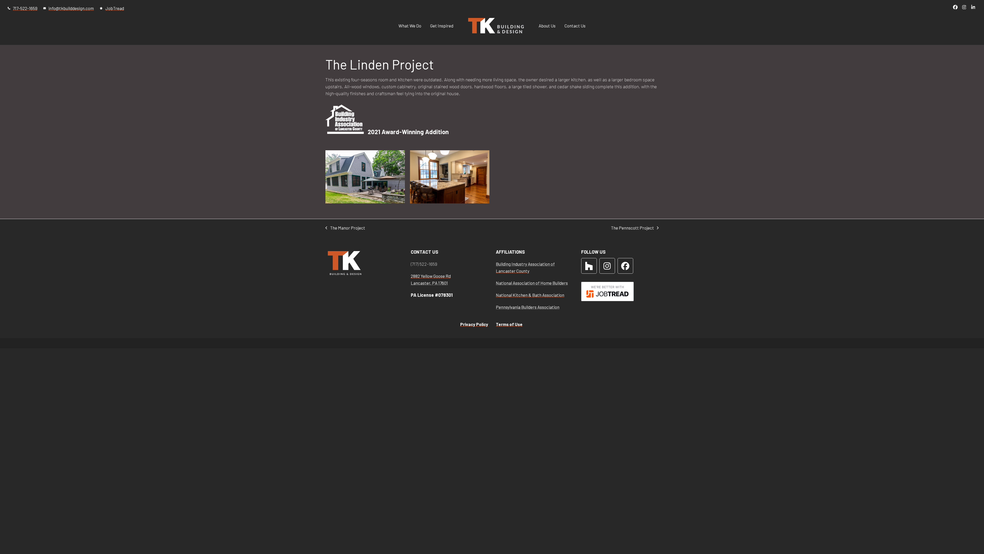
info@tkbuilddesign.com (71, 8)
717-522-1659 (25, 8)
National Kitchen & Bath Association (530, 295)
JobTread (114, 8)
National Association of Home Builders (532, 282)
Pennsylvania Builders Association (527, 307)
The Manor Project (345, 228)
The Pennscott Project (632, 228)
